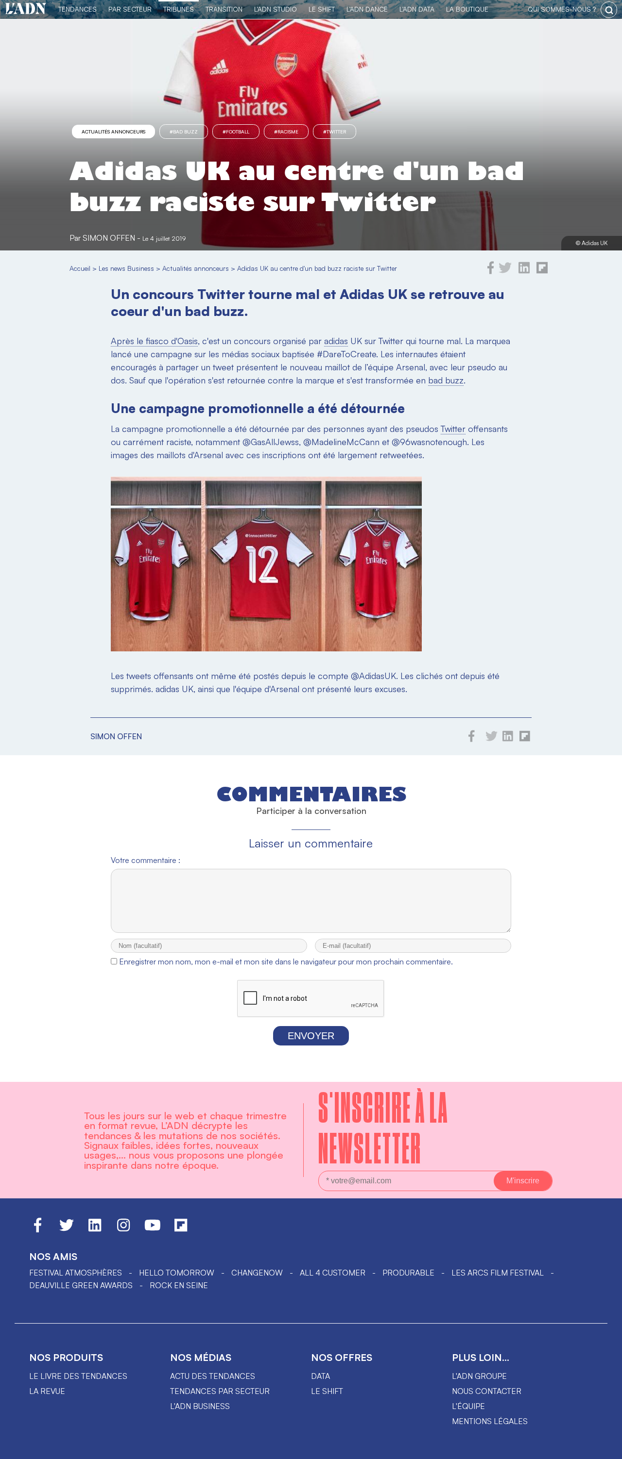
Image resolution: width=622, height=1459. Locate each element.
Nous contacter (486, 1391)
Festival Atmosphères (75, 1272)
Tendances (77, 9)
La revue (47, 1391)
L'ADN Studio (275, 9)
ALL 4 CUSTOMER (332, 1272)
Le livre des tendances (78, 1376)
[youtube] (152, 1229)
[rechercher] (609, 9)
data (320, 1376)
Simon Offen (109, 238)
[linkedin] (524, 271)
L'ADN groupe (479, 1376)
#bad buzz (184, 131)
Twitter (453, 428)
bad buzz (446, 380)
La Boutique (467, 9)
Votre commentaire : (145, 860)
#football (236, 131)
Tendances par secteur (220, 1391)
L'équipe (468, 1406)
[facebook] (490, 271)
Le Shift (322, 9)
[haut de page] (605, 1447)
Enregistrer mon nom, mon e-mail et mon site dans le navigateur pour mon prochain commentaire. (286, 961)
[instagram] (123, 1229)
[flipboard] (542, 271)
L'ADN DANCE (367, 9)
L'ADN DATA (416, 9)
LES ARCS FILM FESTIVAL (497, 1272)
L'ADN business (200, 1406)
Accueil (79, 268)
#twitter (334, 131)
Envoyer (311, 1035)
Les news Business (126, 268)
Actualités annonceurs (113, 131)
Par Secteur (130, 9)
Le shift (327, 1391)
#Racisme (286, 131)
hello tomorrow (176, 1272)
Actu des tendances (212, 1376)
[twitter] (505, 271)
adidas (336, 340)
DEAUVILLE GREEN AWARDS (81, 1285)
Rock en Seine (179, 1285)
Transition (224, 9)
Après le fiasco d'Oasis (154, 340)
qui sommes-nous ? (562, 9)
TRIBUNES (178, 9)
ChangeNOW (257, 1272)
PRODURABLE (408, 1272)
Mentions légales (490, 1421)
